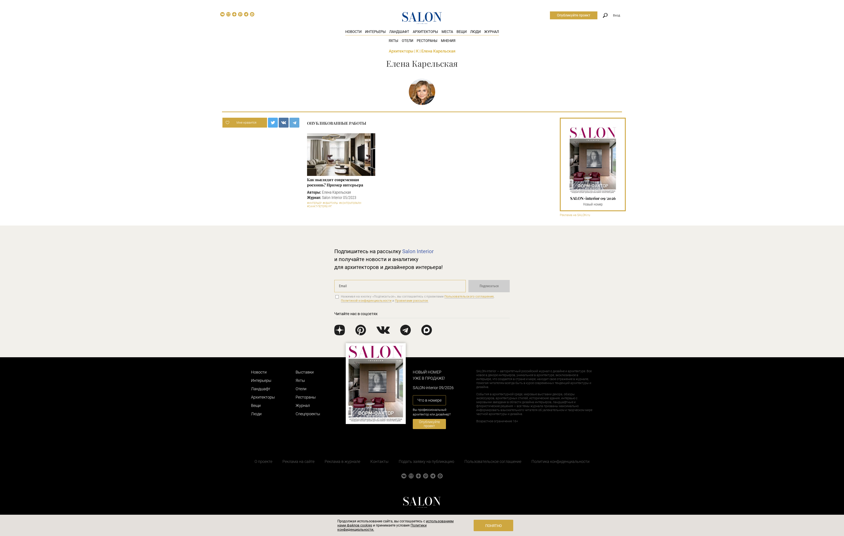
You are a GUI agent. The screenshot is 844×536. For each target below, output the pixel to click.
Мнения (448, 41)
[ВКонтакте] (284, 123)
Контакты (379, 461)
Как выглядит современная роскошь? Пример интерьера (335, 182)
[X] (273, 123)
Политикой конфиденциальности (366, 300)
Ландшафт (399, 32)
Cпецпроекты (308, 413)
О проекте (263, 461)
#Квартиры (330, 203)
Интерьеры (375, 32)
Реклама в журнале (342, 461)
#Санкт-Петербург (319, 206)
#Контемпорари (350, 203)
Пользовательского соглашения (469, 296)
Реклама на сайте (298, 461)
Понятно (493, 526)
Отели (407, 41)
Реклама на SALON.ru (575, 215)
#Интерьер (314, 203)
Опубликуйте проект (573, 15)
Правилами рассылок (411, 300)
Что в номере (429, 400)
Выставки (305, 372)
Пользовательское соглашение (492, 461)
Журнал (491, 32)
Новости (353, 32)
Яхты (393, 41)
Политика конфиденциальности (560, 461)
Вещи (462, 32)
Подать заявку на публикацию (426, 461)
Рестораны (427, 41)
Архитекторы (425, 32)
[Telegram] (294, 123)
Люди (475, 32)
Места (447, 32)
